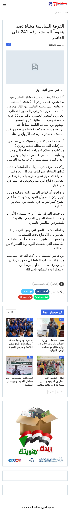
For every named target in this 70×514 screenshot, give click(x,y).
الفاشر (54, 284)
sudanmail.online (30, 507)
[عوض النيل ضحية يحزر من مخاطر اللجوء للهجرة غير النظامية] (19, 365)
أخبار (8, 44)
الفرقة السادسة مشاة (41, 284)
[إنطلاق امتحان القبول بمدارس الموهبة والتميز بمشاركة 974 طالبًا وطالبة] (50, 365)
